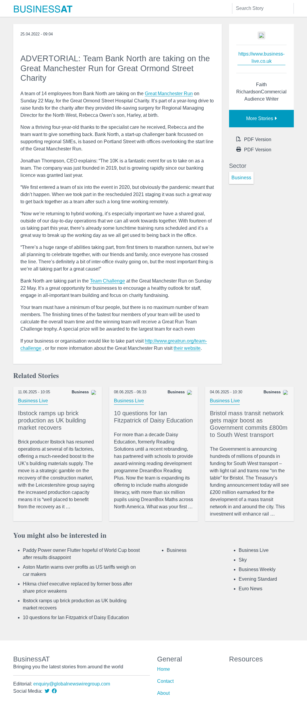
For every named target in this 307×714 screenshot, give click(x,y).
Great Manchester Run (169, 93)
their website (187, 348)
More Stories (260, 118)
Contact (165, 681)
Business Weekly (257, 569)
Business (176, 550)
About (163, 693)
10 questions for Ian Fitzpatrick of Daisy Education (76, 617)
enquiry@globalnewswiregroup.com (71, 683)
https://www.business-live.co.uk (261, 57)
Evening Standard (258, 579)
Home (163, 669)
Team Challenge (107, 280)
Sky (243, 559)
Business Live (33, 400)
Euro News (250, 588)
